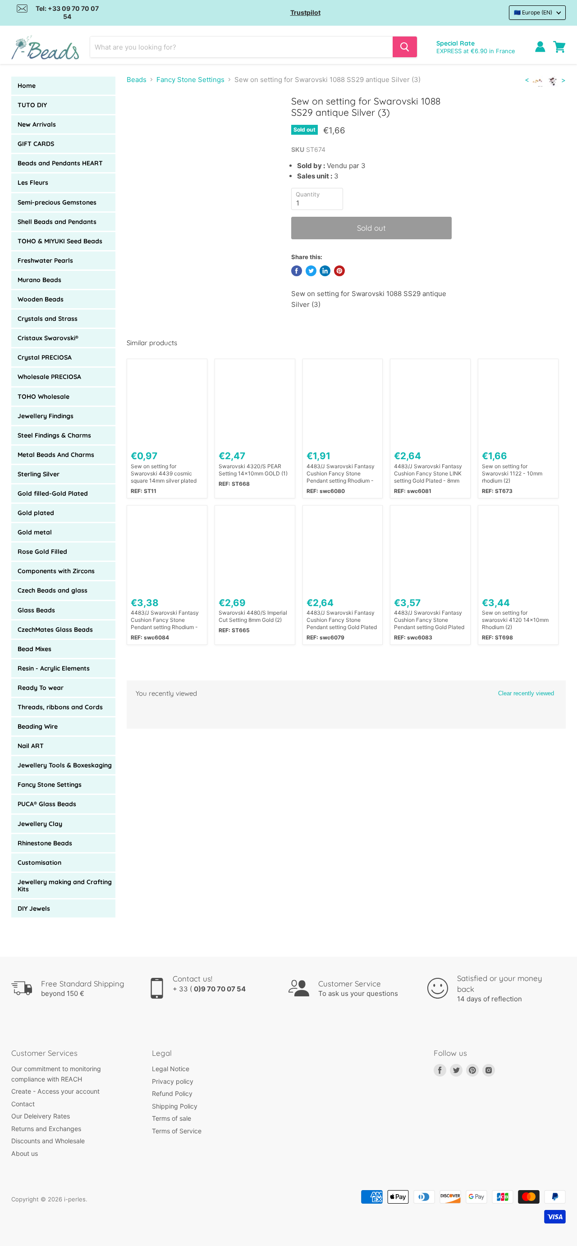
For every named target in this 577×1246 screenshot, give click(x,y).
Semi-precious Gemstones (57, 202)
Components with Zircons (56, 571)
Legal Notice (170, 1069)
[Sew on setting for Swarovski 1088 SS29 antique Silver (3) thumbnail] (143, 121)
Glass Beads (36, 610)
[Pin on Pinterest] (339, 270)
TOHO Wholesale (43, 397)
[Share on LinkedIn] (325, 270)
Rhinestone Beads (45, 843)
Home (27, 86)
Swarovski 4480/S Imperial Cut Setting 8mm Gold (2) (253, 616)
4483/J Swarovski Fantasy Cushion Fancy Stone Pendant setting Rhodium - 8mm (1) (341, 473)
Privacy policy (172, 1081)
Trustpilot (305, 12)
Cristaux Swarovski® (48, 338)
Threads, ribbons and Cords (60, 707)
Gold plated (36, 513)
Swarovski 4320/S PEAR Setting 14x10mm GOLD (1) (253, 470)
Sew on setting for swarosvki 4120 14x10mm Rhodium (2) (515, 619)
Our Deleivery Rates (40, 1116)
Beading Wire (38, 726)
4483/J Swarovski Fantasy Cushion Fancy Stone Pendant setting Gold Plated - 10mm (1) (429, 620)
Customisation (39, 862)
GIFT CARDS (36, 144)
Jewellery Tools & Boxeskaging (65, 765)
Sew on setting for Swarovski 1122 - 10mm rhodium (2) (512, 473)
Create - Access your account (55, 1091)
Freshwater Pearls (45, 260)
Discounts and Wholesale (48, 1141)
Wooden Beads (41, 299)
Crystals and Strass (48, 319)
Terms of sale (171, 1118)
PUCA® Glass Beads (47, 804)
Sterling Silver (39, 474)
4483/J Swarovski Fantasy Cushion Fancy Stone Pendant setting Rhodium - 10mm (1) (165, 620)
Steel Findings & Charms (54, 435)
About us (24, 1153)
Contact (23, 1104)
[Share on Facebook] (296, 270)
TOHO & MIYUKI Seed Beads (60, 241)
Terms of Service (176, 1131)
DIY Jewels (34, 908)
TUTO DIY (32, 105)
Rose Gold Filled (42, 552)
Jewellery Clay (40, 824)
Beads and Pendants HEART (60, 163)
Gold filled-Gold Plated (53, 493)
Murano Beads (39, 280)
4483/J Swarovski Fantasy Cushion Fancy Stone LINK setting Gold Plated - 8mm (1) (428, 473)
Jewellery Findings (45, 416)
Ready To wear (41, 688)
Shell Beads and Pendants (57, 222)
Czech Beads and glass (52, 590)
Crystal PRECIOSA (45, 357)
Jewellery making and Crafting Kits (65, 885)
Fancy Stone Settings (50, 784)
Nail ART (31, 746)
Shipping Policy (174, 1106)
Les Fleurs (33, 182)
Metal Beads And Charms (56, 455)
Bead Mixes (34, 649)
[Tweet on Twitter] (311, 270)
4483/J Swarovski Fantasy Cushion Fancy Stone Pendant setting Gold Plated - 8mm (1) (342, 620)
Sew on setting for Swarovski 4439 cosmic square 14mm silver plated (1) (164, 473)
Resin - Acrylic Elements (54, 668)
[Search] (405, 47)
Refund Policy (172, 1093)
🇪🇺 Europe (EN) (533, 12)
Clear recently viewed (526, 693)
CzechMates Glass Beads (55, 629)
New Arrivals (37, 124)
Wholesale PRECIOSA (49, 377)
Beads (137, 79)
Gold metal (35, 532)
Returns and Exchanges (46, 1128)
